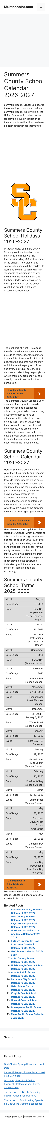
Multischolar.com (18, 7)
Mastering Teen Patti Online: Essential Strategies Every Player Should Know (22, 1084)
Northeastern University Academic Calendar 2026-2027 (26, 934)
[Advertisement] (24, 41)
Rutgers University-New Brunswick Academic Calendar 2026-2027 (25, 944)
